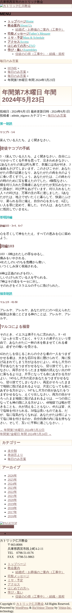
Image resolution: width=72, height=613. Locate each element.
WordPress (21, 607)
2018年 (12, 508)
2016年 (12, 516)
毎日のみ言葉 (57, 115)
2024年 (12, 483)
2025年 (12, 479)
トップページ (17, 564)
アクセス (14, 584)
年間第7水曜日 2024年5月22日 (22, 430)
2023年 (12, 487)
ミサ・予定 (15, 580)
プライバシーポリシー (23, 533)
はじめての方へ (18, 588)
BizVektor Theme (43, 607)
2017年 (12, 512)
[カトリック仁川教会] (15, 6)
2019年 (12, 504)
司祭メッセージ (18, 576)
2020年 (12, 500)
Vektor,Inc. (65, 607)
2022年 (12, 491)
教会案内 (14, 568)
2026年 (12, 475)
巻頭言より (15, 455)
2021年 (12, 496)
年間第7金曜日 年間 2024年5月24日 (25, 434)
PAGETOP (7, 526)
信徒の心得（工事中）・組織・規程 (40, 53)
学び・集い (15, 592)
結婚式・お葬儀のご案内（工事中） (40, 29)
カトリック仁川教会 (30, 603)
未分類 (12, 450)
